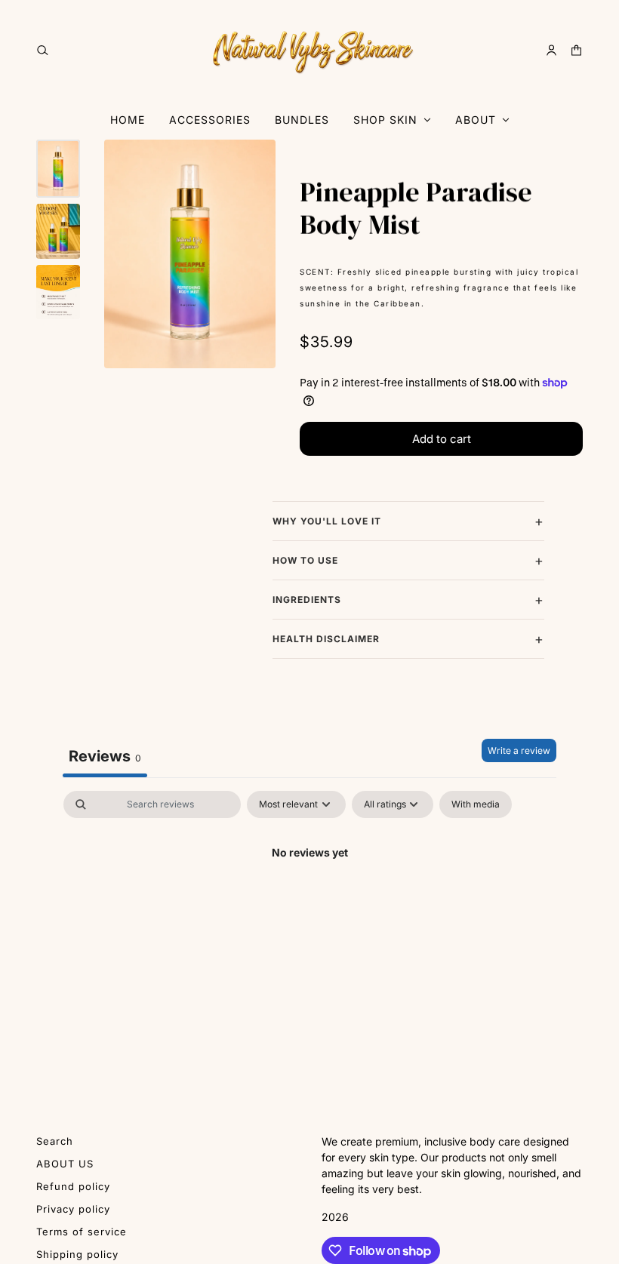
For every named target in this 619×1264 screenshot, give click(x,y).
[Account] (551, 50)
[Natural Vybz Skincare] (309, 50)
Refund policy (73, 1186)
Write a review (519, 750)
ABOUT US (65, 1164)
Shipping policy (77, 1254)
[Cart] (576, 50)
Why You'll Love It (327, 521)
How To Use (305, 560)
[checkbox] (475, 804)
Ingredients (307, 599)
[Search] (42, 50)
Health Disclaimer (326, 638)
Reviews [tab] (105, 756)
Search (54, 1141)
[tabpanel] (309, 903)
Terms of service (81, 1232)
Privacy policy (73, 1209)
